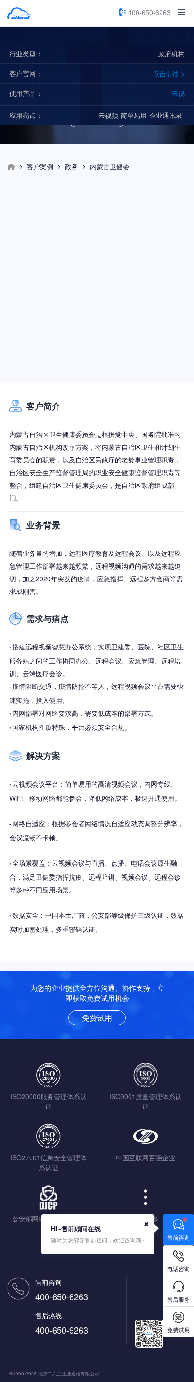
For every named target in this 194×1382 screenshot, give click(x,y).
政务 (71, 166)
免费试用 (97, 1017)
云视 (178, 93)
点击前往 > (169, 73)
